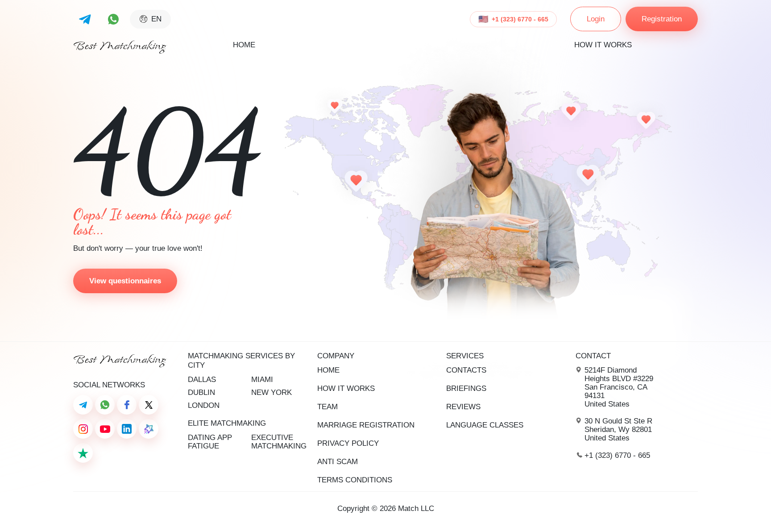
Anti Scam (337, 461)
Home (244, 45)
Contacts (466, 370)
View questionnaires (125, 281)
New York (271, 392)
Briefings (466, 388)
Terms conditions (354, 480)
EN (156, 19)
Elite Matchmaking (227, 423)
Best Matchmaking (119, 46)
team (327, 407)
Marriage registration (366, 425)
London (204, 405)
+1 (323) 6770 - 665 (520, 19)
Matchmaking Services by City (241, 360)
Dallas (202, 379)
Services (465, 356)
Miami (262, 379)
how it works (603, 45)
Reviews (463, 407)
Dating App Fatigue (210, 441)
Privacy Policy (348, 443)
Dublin (201, 392)
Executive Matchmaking (279, 441)
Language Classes (484, 425)
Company (335, 356)
